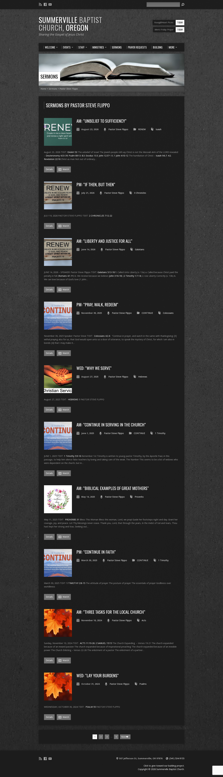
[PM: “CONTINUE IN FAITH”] (58, 575)
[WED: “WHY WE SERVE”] (58, 391)
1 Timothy (160, 433)
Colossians (168, 312)
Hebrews (142, 376)
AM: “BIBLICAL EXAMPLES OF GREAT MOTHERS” (112, 488)
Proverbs (139, 496)
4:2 (169, 155)
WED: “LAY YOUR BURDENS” (97, 675)
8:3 (83, 155)
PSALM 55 (91, 706)
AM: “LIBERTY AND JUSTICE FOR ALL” (104, 241)
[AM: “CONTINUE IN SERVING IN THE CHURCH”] (58, 447)
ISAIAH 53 (72, 152)
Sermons (49, 76)
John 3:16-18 (115, 275)
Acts (144, 620)
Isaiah (158, 129)
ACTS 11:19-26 (87, 643)
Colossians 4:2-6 (102, 335)
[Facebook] (45, 4)
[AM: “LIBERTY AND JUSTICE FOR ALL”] (58, 264)
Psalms (143, 683)
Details (49, 169)
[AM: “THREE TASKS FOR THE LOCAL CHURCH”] (58, 635)
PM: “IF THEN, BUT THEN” (95, 184)
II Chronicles (140, 192)
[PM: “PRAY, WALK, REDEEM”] (58, 327)
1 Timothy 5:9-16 (72, 456)
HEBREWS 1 (74, 399)
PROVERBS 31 (72, 519)
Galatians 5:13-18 (106, 272)
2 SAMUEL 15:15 (104, 643)
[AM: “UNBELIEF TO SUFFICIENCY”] (58, 144)
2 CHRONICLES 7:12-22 (100, 215)
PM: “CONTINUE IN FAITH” (96, 552)
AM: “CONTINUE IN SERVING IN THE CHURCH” (111, 424)
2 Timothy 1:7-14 (132, 275)
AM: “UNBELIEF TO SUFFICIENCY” (101, 121)
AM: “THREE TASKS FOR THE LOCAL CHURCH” (110, 612)
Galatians (139, 249)
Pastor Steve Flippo (68, 88)
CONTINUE (147, 312)
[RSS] (40, 4)
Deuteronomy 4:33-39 (57, 155)
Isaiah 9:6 (160, 155)
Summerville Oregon (70, 23)
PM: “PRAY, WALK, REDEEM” (97, 304)
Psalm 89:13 (75, 155)
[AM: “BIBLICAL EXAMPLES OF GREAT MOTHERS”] (58, 511)
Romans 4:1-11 (66, 275)
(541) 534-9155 (176, 758)
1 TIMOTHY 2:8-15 (75, 583)
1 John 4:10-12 (121, 155)
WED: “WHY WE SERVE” (94, 368)
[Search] (182, 4)
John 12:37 (104, 155)
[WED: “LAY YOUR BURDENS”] (58, 698)
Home (43, 88)
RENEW (142, 129)
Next (123, 736)
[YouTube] (50, 4)
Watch (65, 169)
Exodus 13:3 (92, 155)
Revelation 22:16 (52, 159)
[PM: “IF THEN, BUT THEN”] (58, 207)
